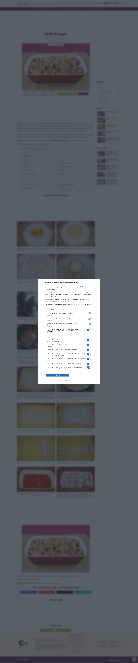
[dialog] (69, 331)
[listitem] (69, 309)
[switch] (89, 313)
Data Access (69, 380)
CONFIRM (57, 375)
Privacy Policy (78, 380)
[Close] (96, 282)
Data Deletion (60, 380)
